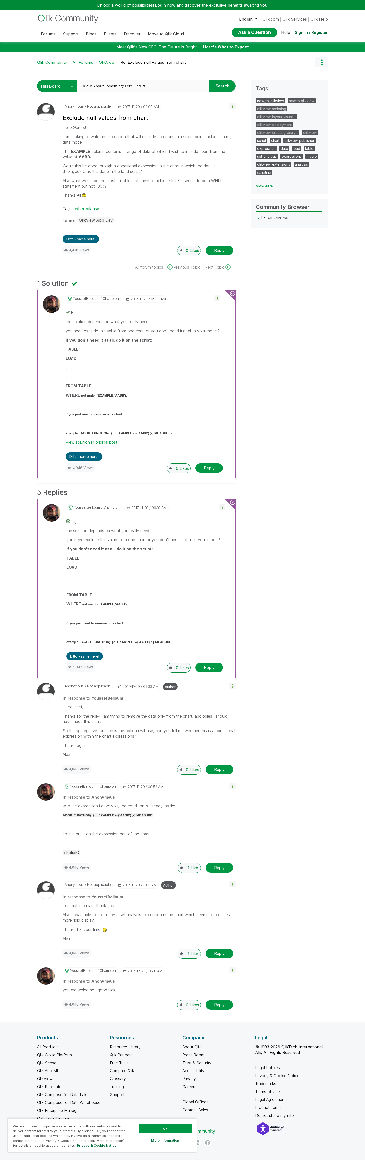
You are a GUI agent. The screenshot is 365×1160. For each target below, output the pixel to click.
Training (117, 1086)
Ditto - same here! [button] (80, 239)
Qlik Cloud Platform (54, 1054)
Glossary (118, 1078)
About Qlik (191, 1046)
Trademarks (265, 1083)
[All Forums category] (258, 218)
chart (275, 140)
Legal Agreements (271, 1099)
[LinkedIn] (197, 1142)
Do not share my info (275, 1115)
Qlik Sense (46, 1062)
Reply (219, 250)
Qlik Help (319, 19)
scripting (264, 172)
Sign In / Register (311, 32)
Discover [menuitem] (132, 33)
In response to (93, 698)
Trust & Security (196, 1062)
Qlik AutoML (48, 1070)
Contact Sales (195, 1109)
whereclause (87, 208)
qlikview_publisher (299, 140)
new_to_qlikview (270, 101)
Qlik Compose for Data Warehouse (68, 1102)
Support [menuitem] (70, 33)
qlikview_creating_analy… (277, 132)
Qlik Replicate (49, 1086)
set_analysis (267, 156)
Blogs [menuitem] (91, 33)
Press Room (193, 1054)
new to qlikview (301, 101)
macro (312, 156)
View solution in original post (91, 442)
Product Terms (268, 1107)
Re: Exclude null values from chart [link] (153, 62)
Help (285, 32)
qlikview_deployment (274, 125)
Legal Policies (267, 1067)
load (296, 148)
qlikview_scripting (271, 109)
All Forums (83, 62)
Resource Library (125, 1046)
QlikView (107, 62)
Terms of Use (267, 1091)
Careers (189, 1086)
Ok (165, 1128)
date (284, 148)
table (309, 148)
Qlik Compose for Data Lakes (64, 1094)
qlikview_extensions (273, 164)
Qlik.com (271, 19)
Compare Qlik (122, 1070)
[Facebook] (207, 1142)
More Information (165, 1140)
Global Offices (195, 1101)
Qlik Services (295, 19)
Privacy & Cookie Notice (277, 1075)
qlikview (310, 132)
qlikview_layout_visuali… (276, 117)
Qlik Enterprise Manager (58, 1110)
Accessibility (193, 1070)
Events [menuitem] (110, 33)
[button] (232, 106)
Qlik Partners (121, 1054)
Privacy (189, 1078)
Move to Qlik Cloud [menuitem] (166, 33)
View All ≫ (265, 186)
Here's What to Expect (226, 46)
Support (117, 1094)
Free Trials (119, 1062)
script (261, 140)
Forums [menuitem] (48, 33)
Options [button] (321, 62)
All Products (48, 1046)
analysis (301, 164)
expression (266, 148)
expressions (292, 156)
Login (160, 5)
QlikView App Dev (96, 220)
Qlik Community (52, 62)
